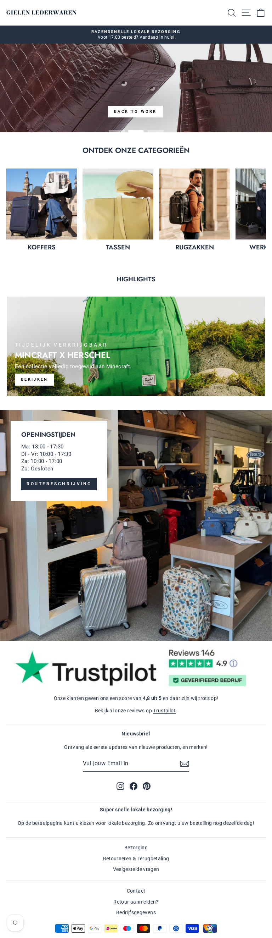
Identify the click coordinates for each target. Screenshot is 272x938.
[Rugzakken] (194, 204)
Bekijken (34, 379)
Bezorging (136, 847)
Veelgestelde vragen (136, 869)
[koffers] (41, 204)
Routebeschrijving (59, 483)
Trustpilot (164, 710)
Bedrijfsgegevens (136, 912)
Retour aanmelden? (135, 902)
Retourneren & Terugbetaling (136, 858)
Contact (136, 891)
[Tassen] (118, 204)
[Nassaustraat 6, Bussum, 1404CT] (136, 525)
